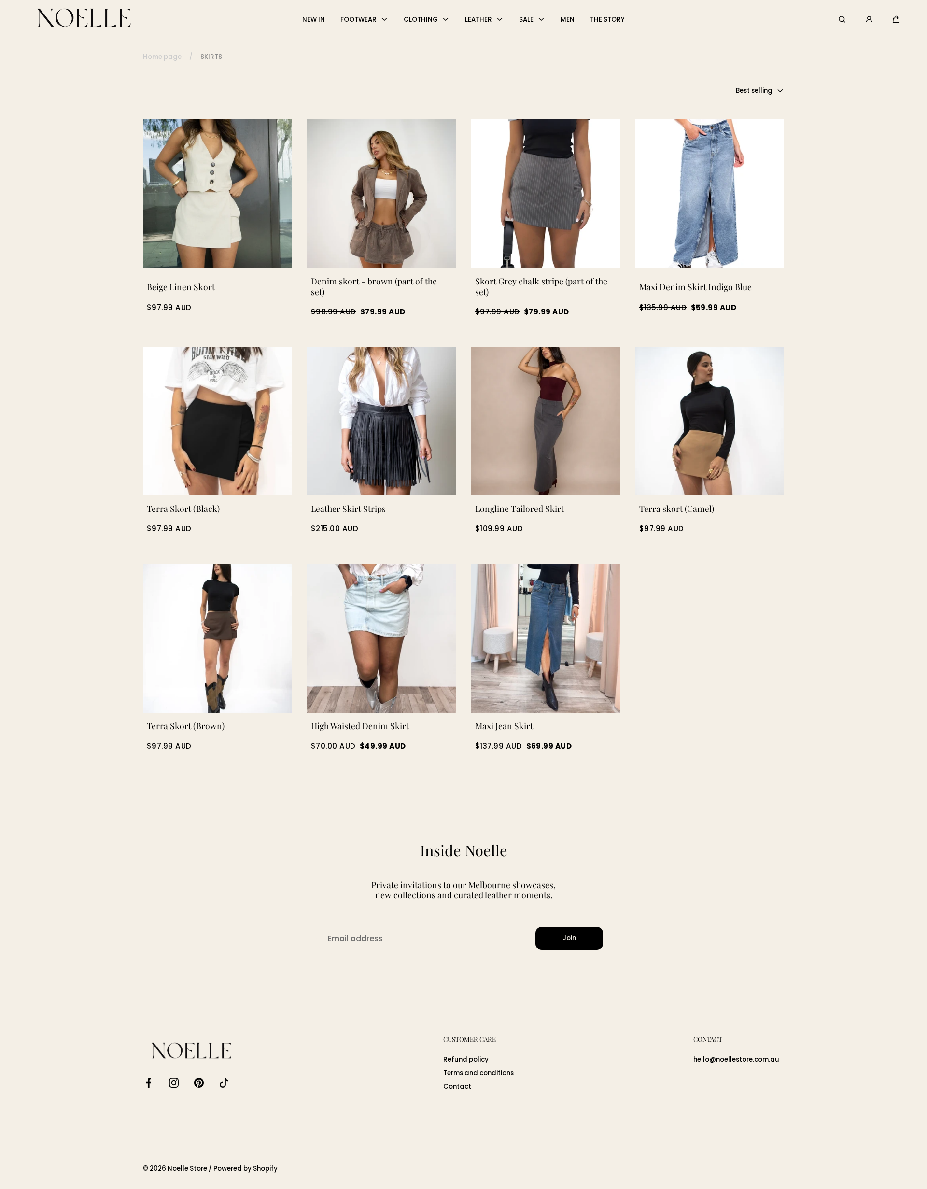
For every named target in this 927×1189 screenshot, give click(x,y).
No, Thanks (357, 693)
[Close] (278, 465)
